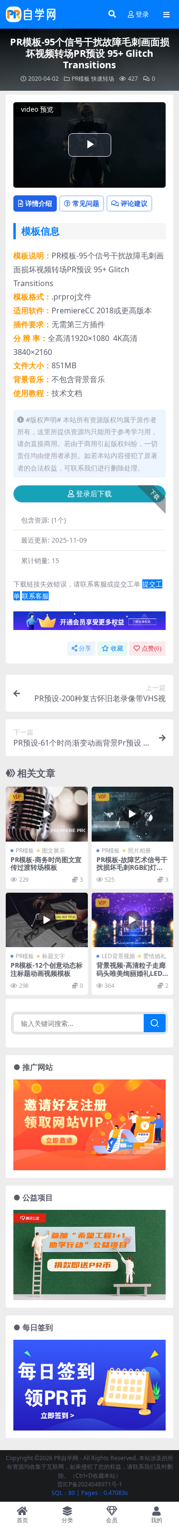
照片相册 (139, 850)
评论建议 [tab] (134, 203)
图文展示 (53, 850)
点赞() (151, 648)
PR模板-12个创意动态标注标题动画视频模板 (47, 969)
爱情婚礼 (154, 956)
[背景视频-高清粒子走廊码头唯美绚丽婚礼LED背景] (133, 920)
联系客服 (35, 595)
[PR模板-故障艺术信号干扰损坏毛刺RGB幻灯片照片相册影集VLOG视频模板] (133, 814)
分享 (85, 648)
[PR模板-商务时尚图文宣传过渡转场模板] (47, 814)
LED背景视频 (118, 956)
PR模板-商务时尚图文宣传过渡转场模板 (46, 863)
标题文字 (53, 956)
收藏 (117, 648)
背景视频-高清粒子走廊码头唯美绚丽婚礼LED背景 (131, 973)
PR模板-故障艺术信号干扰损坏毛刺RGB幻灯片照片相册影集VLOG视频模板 (132, 871)
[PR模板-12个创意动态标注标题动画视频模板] (47, 920)
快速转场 (102, 79)
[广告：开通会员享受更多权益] (89, 624)
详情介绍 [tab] (38, 203)
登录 (142, 14)
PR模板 (81, 79)
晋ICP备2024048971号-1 (89, 1484)
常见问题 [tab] (86, 203)
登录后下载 (94, 494)
